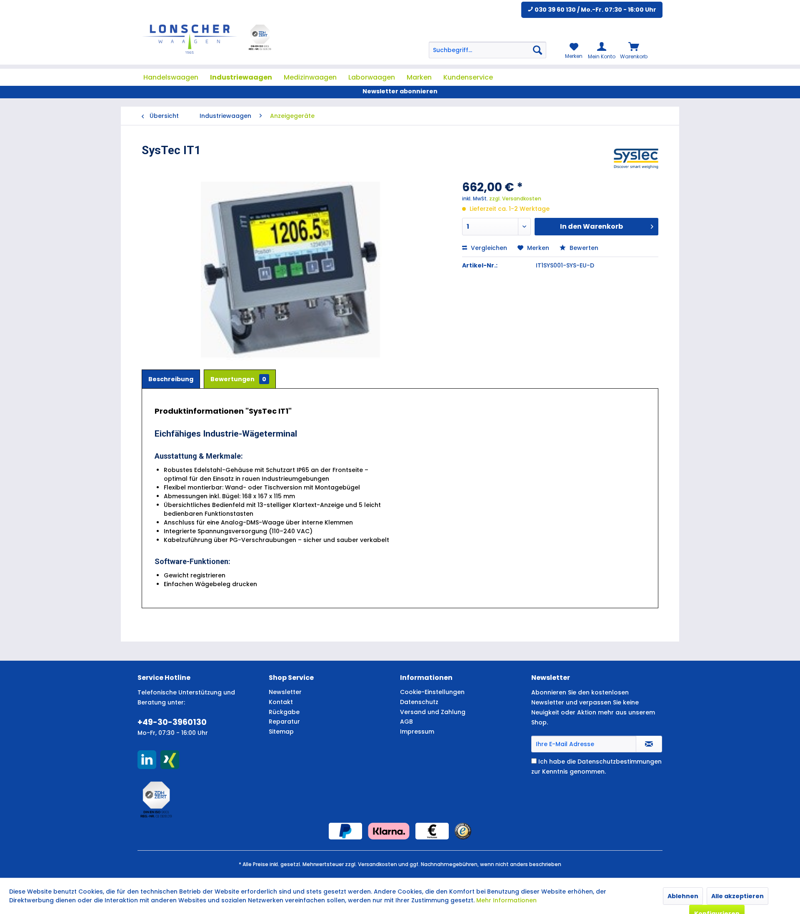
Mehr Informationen (506, 900)
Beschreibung (170, 379)
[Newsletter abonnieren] (649, 744)
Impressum (417, 731)
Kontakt (281, 702)
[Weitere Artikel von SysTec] (636, 158)
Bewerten (583, 248)
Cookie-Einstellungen (432, 692)
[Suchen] (537, 50)
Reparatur (284, 721)
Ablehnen (683, 896)
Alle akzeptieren (737, 896)
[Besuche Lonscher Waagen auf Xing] (169, 759)
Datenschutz (419, 702)
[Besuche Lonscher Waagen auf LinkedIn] (147, 759)
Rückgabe (284, 712)
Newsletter (285, 692)
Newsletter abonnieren (400, 91)
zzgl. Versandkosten (515, 198)
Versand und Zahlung (432, 712)
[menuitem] (487, 50)
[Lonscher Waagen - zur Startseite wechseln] (190, 39)
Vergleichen (488, 248)
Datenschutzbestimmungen (620, 761)
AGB (406, 721)
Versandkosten (377, 864)
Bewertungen (238, 379)
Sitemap (281, 731)
